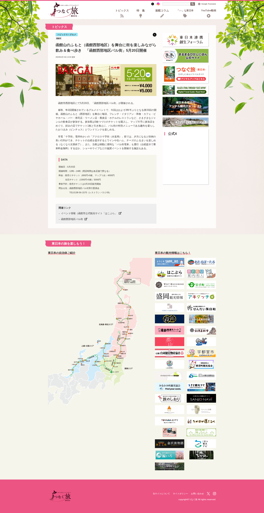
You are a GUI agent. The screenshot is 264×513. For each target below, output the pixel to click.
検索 (192, 4)
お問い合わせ (197, 493)
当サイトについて (161, 493)
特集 (142, 10)
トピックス (122, 10)
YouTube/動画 (208, 10)
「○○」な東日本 (185, 10)
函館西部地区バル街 (72, 219)
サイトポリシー (180, 493)
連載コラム (162, 10)
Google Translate (208, 4)
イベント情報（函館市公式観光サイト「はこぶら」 (89, 213)
